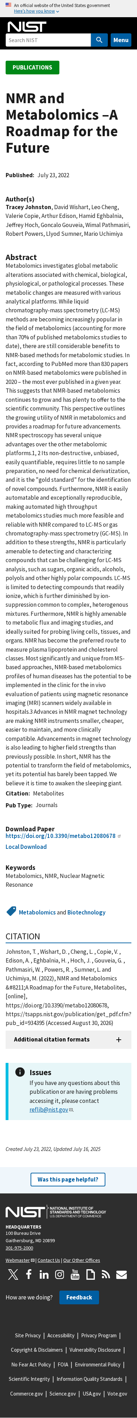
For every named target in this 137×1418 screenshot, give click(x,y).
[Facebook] (29, 1274)
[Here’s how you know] (68, 8)
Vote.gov (117, 1393)
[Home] (27, 26)
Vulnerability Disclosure (95, 1349)
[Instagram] (59, 1274)
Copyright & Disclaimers (37, 1349)
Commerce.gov (26, 1393)
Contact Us (49, 1260)
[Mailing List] (121, 1274)
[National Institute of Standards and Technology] (56, 1212)
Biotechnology (86, 912)
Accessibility (60, 1335)
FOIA (63, 1364)
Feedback (79, 1297)
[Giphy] (90, 1274)
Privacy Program (99, 1335)
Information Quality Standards (90, 1379)
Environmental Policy (97, 1364)
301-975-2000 (19, 1248)
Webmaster (18, 1260)
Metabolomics (37, 912)
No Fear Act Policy (31, 1364)
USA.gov (92, 1393)
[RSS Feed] (106, 1274)
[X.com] (13, 1274)
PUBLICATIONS (32, 67)
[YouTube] (75, 1274)
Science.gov (63, 1393)
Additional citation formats (52, 1039)
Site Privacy (28, 1335)
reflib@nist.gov (49, 1109)
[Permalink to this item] (37, 199)
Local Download (26, 847)
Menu (121, 40)
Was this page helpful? (68, 1179)
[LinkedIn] (44, 1274)
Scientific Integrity (29, 1379)
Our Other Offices (81, 1260)
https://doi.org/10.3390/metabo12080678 (61, 836)
